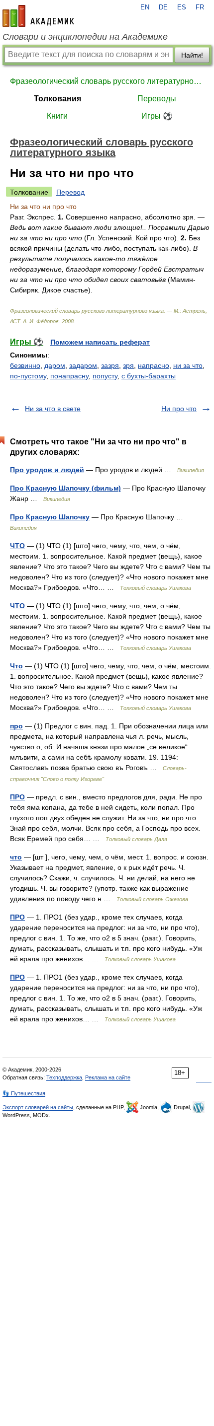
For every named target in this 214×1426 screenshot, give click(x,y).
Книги (57, 116)
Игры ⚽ (157, 116)
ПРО (17, 797)
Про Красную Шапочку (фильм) (65, 488)
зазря (110, 365)
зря (128, 365)
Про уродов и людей (47, 470)
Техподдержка (64, 1077)
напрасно (153, 365)
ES (181, 7)
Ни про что (179, 409)
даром (54, 365)
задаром (83, 365)
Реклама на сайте (107, 1077)
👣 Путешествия (23, 1093)
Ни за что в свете (53, 409)
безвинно (25, 365)
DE (163, 7)
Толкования (57, 98)
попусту (105, 376)
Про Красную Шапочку (50, 517)
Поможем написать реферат (100, 342)
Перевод (70, 192)
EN (144, 7)
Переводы (156, 98)
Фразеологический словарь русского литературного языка (107, 81)
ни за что (188, 365)
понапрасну (69, 376)
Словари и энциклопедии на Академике (85, 37)
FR (200, 7)
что (16, 857)
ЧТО (17, 546)
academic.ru (38, 16)
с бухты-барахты (148, 376)
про (16, 726)
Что (16, 666)
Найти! (192, 55)
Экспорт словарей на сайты (37, 1107)
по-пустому (28, 376)
